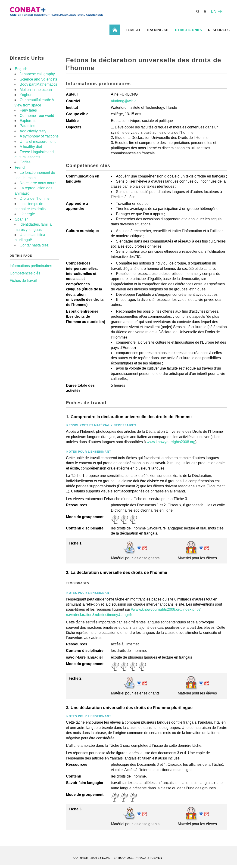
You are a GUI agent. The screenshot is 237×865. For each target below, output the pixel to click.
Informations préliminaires (31, 266)
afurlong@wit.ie (124, 101)
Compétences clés (25, 273)
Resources (219, 30)
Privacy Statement (149, 857)
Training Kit (157, 30)
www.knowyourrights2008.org (171, 442)
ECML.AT (133, 30)
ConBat (114, 30)
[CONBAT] (81, 11)
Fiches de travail (23, 281)
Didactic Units (188, 30)
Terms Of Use (122, 857)
